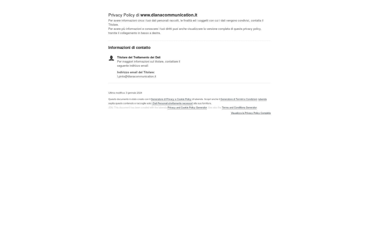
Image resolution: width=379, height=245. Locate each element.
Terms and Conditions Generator (239, 107)
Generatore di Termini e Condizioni (238, 99)
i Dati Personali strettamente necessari (172, 103)
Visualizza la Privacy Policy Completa (251, 113)
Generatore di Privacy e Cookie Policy (171, 99)
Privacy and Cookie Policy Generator (187, 107)
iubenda (262, 99)
